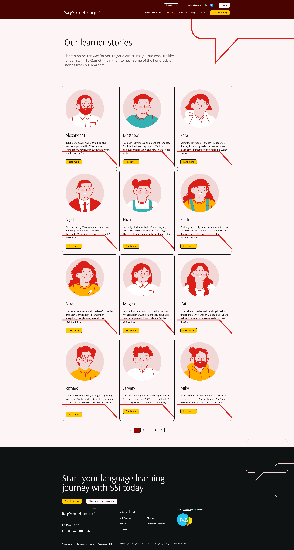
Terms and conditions (85, 544)
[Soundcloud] (89, 531)
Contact (202, 12)
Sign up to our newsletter (101, 501)
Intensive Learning (156, 523)
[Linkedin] (74, 531)
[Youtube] (81, 531)
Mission (151, 518)
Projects (123, 523)
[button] (170, 15)
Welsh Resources (153, 12)
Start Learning (220, 12)
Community (170, 12)
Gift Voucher (125, 518)
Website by (102, 544)
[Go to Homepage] (83, 11)
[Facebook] (62, 531)
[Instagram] (68, 531)
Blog (193, 12)
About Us (183, 12)
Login (224, 5)
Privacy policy (67, 544)
